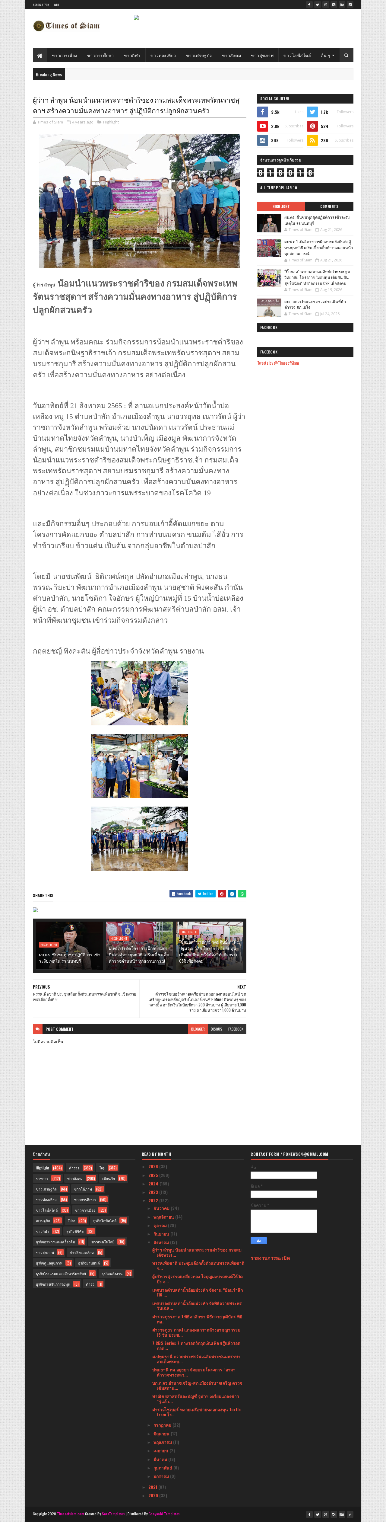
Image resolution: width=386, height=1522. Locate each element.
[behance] (342, 4)
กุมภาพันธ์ (163, 1467)
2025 (153, 1175)
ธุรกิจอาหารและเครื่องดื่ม (55, 1241)
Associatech (41, 4)
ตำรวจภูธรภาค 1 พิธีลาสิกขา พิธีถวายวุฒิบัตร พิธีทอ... (197, 1319)
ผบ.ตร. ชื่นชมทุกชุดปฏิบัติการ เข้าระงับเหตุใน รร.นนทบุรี (69, 957)
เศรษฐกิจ (43, 1220)
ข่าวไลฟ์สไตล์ (297, 55)
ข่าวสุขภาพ (262, 55)
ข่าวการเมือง (64, 55)
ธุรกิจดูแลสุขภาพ (49, 1262)
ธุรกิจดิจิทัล (75, 1231)
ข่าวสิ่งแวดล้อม (82, 1252)
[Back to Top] (350, 1514)
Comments (329, 206)
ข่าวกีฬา (132, 55)
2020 (153, 1495)
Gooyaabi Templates (164, 1513)
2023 (153, 1192)
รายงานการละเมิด (270, 1257)
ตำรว (90, 1284)
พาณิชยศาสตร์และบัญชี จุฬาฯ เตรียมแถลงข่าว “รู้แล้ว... (195, 1398)
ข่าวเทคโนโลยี (102, 1241)
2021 (153, 1487)
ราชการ (42, 1178)
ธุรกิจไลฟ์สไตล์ (104, 1220)
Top (102, 1167)
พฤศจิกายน (164, 1216)
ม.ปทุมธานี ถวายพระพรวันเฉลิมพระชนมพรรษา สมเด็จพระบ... (196, 1358)
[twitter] (317, 4)
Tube (71, 1220)
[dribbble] (325, 4)
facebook (235, 1028)
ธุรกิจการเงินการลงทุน (53, 1284)
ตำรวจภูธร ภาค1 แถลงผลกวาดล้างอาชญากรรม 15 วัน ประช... (196, 1332)
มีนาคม (160, 1459)
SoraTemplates (113, 1513)
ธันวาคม (162, 1208)
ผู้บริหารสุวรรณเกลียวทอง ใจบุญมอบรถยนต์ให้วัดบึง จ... (197, 1278)
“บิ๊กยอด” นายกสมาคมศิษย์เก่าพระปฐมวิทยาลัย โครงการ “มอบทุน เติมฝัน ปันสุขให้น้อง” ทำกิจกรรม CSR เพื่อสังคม (210, 951)
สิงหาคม (161, 1242)
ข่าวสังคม (231, 55)
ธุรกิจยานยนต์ (89, 1262)
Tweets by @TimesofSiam (278, 363)
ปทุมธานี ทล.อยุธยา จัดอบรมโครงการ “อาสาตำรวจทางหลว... (194, 1372)
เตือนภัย (108, 1178)
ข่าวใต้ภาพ (83, 1188)
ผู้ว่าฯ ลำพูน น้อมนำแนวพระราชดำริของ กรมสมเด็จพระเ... (197, 1252)
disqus (216, 1028)
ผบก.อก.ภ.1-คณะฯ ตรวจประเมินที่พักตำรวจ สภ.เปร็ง (315, 304)
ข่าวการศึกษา (100, 55)
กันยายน (161, 1233)
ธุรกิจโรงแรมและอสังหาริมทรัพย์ (61, 1273)
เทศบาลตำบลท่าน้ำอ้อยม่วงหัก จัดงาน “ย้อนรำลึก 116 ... (197, 1292)
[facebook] (309, 4)
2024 (154, 1183)
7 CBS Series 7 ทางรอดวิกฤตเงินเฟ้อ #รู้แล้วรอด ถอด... (196, 1345)
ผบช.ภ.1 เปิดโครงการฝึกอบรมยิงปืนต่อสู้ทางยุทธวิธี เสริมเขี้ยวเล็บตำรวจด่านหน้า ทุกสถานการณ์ (139, 954)
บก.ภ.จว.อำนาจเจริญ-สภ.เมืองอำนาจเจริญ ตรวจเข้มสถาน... (197, 1385)
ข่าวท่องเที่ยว (163, 55)
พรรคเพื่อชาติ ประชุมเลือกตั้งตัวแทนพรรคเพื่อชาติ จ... (198, 1265)
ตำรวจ (74, 1167)
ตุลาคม (160, 1225)
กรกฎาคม (162, 1424)
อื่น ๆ (325, 55)
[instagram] (334, 4)
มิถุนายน (162, 1433)
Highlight (111, 122)
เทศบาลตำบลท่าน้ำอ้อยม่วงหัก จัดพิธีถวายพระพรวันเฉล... (197, 1305)
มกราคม (161, 1476)
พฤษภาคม (163, 1442)
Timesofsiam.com (70, 1513)
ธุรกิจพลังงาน (112, 1273)
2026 (153, 1166)
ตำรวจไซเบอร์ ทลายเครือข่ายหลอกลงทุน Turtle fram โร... (196, 1412)
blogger (198, 1028)
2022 (153, 1200)
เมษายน (161, 1450)
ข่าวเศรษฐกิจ (199, 55)
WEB (56, 4)
